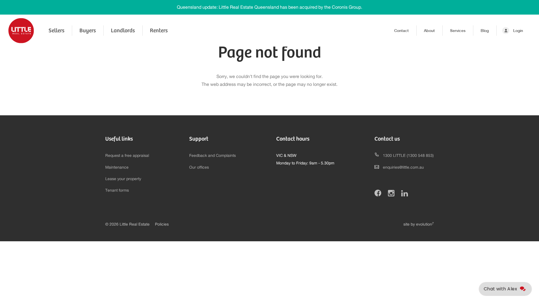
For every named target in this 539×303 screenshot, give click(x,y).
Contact (401, 30)
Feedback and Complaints (212, 156)
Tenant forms (117, 190)
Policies (162, 224)
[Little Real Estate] (21, 30)
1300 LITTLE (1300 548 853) (408, 156)
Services (457, 30)
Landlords (123, 30)
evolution (425, 224)
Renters (159, 30)
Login (518, 30)
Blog (485, 30)
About (429, 30)
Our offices (199, 167)
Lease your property (123, 179)
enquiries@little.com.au (403, 167)
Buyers (87, 30)
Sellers (56, 30)
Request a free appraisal (127, 156)
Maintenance (117, 167)
